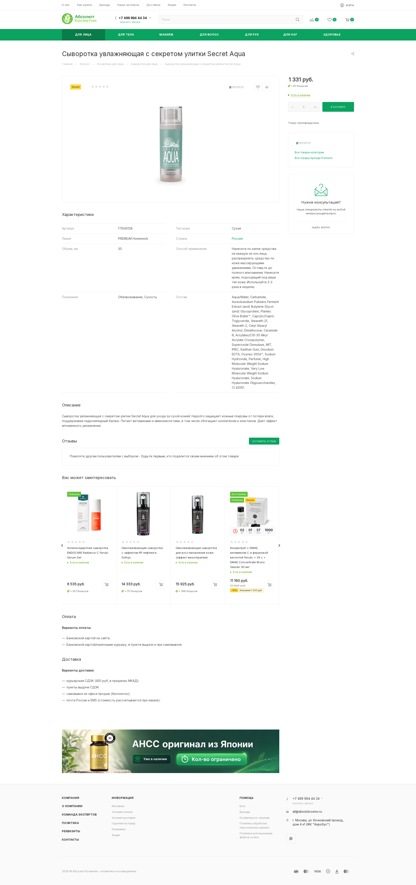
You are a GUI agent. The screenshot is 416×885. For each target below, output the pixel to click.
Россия (237, 238)
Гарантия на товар (123, 823)
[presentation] (62, 545)
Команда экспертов (79, 814)
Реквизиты (71, 831)
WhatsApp (291, 838)
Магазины (118, 806)
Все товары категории (309, 152)
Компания (70, 797)
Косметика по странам (254, 817)
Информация (123, 797)
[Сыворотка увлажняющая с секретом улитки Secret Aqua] (170, 145)
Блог (243, 806)
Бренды (245, 812)
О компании (72, 806)
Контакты (70, 839)
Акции (116, 835)
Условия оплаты (122, 812)
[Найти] (297, 19)
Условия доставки (123, 817)
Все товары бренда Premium (314, 158)
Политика (70, 823)
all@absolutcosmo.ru (307, 811)
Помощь (247, 797)
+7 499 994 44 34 (133, 18)
